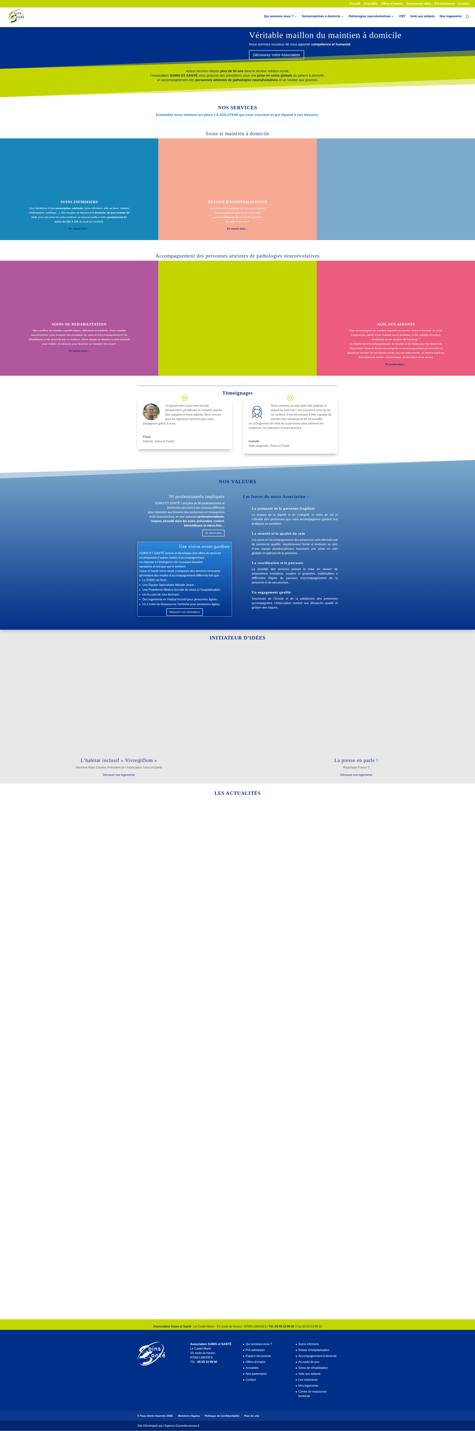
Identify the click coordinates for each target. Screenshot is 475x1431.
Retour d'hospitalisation (313, 1350)
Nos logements (451, 16)
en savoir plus (213, 532)
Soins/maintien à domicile (321, 16)
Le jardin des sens (155, 1280)
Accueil (355, 3)
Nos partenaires (256, 1373)
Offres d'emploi (255, 1361)
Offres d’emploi (392, 3)
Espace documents (258, 1356)
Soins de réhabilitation (313, 1367)
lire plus (146, 957)
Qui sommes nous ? (278, 16)
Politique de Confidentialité (222, 1415)
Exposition (149, 936)
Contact (463, 3)
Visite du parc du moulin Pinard (166, 1108)
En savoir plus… (395, 228)
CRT (402, 16)
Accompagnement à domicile (317, 1356)
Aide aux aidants (422, 16)
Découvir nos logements (119, 774)
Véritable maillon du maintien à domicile (325, 35)
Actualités (371, 3)
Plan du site (251, 1415)
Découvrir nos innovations (184, 611)
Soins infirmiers (308, 1344)
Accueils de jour (309, 1361)
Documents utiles (418, 3)
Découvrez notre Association (276, 55)
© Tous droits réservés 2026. (155, 1415)
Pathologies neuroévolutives (370, 16)
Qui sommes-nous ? (259, 1344)
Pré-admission (444, 3)
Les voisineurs (307, 1379)
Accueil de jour (167, 942)
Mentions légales (189, 1415)
